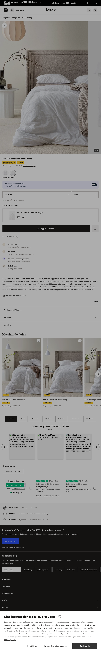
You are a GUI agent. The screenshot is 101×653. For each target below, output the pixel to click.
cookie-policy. (10, 640)
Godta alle (85, 646)
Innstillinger (32, 646)
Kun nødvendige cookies (55, 646)
